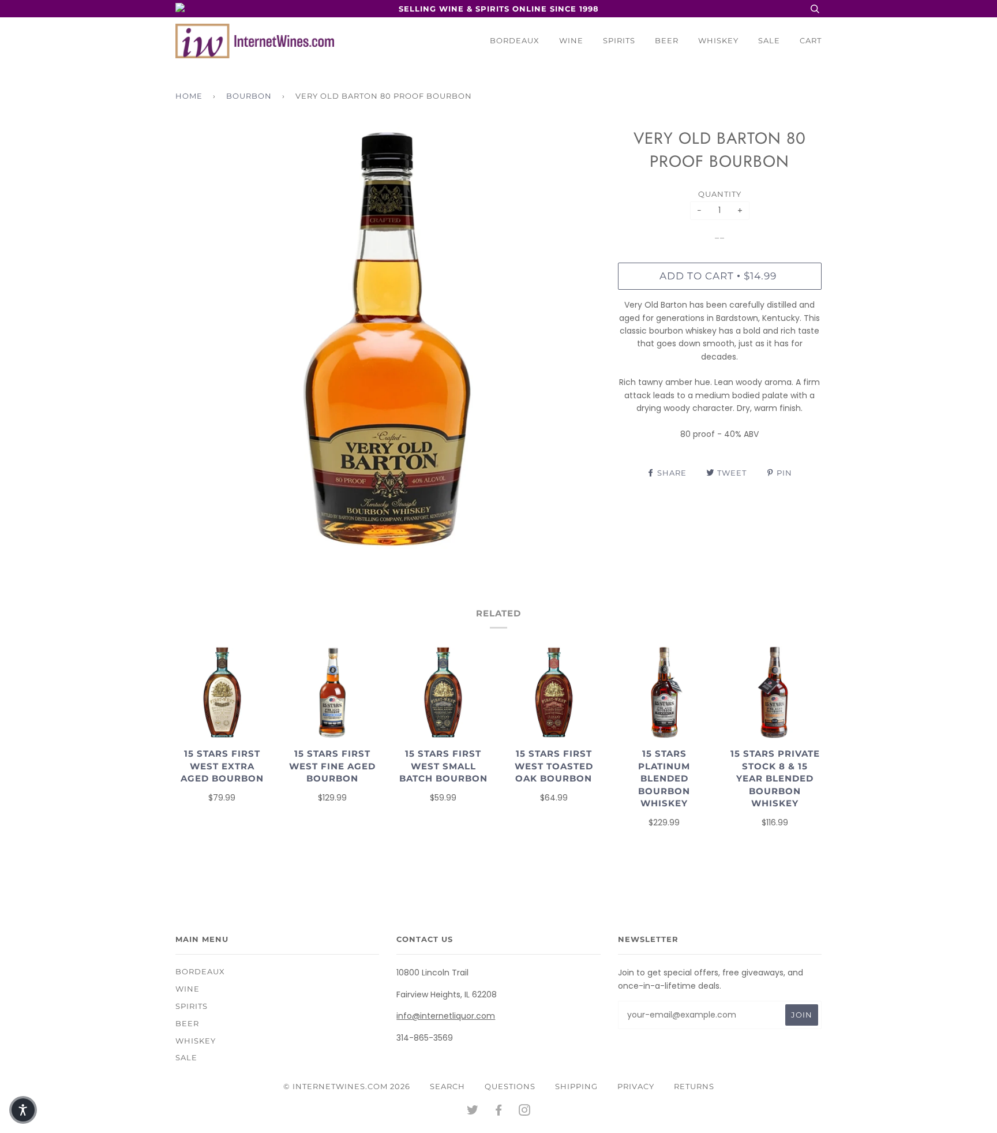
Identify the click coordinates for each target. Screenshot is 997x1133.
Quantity (719, 194)
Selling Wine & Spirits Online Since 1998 (499, 8)
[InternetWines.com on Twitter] (473, 1111)
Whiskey (718, 40)
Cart (811, 40)
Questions (510, 1086)
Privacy (635, 1086)
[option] (388, 339)
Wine (571, 40)
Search (447, 1086)
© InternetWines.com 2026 (346, 1086)
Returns (694, 1086)
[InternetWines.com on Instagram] (525, 1111)
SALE (769, 40)
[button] (23, 1110)
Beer (667, 40)
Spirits (619, 40)
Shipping (576, 1086)
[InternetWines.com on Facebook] (499, 1111)
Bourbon (249, 95)
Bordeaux (514, 40)
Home (189, 95)
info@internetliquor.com (445, 1016)
